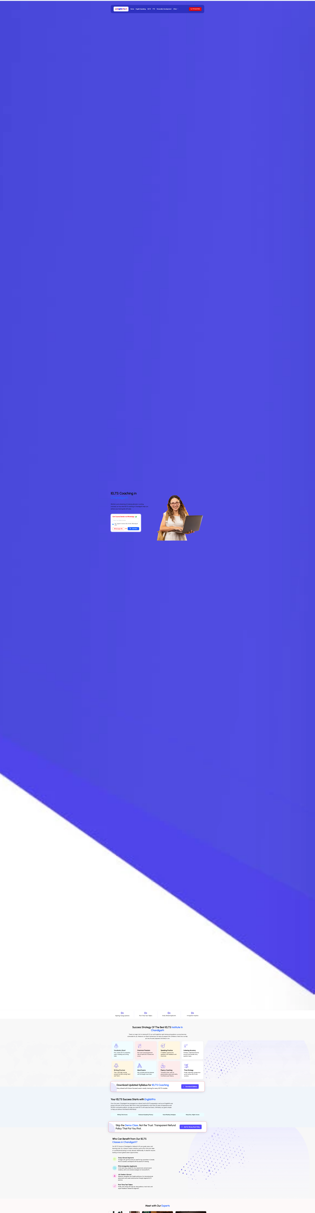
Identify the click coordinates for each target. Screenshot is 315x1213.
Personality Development (164, 9)
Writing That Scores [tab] (122, 1114)
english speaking (141, 9)
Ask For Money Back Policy (192, 1127)
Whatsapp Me (118, 528)
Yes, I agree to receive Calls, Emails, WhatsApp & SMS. (126, 524)
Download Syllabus (191, 1086)
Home (132, 9)
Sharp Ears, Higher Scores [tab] (192, 1114)
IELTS (149, 9)
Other (175, 9)
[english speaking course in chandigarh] (121, 9)
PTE (154, 9)
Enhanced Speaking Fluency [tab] (146, 1114)
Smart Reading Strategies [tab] (169, 1114)
